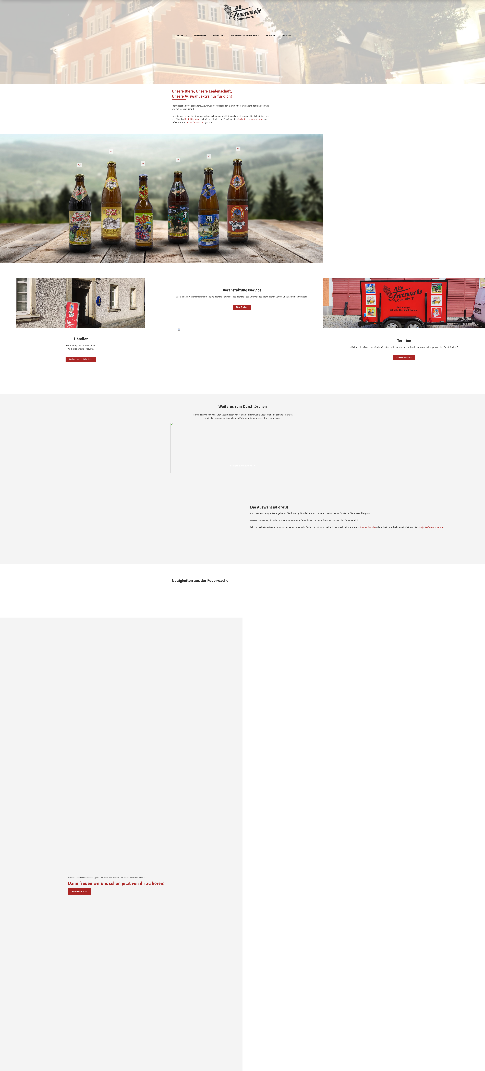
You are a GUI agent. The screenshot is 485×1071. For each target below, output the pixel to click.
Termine (271, 35)
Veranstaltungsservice (245, 35)
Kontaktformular (192, 119)
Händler (218, 35)
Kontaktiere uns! (79, 891)
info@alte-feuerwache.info (249, 119)
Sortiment (200, 35)
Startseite (180, 35)
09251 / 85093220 (195, 122)
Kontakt (288, 35)
